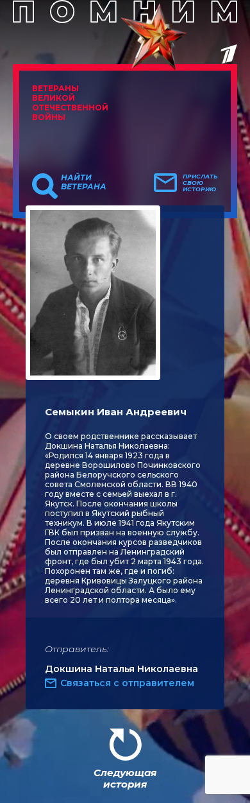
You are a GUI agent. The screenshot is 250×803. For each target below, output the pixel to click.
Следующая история (125, 778)
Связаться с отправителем (127, 683)
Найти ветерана (83, 182)
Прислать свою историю (200, 183)
